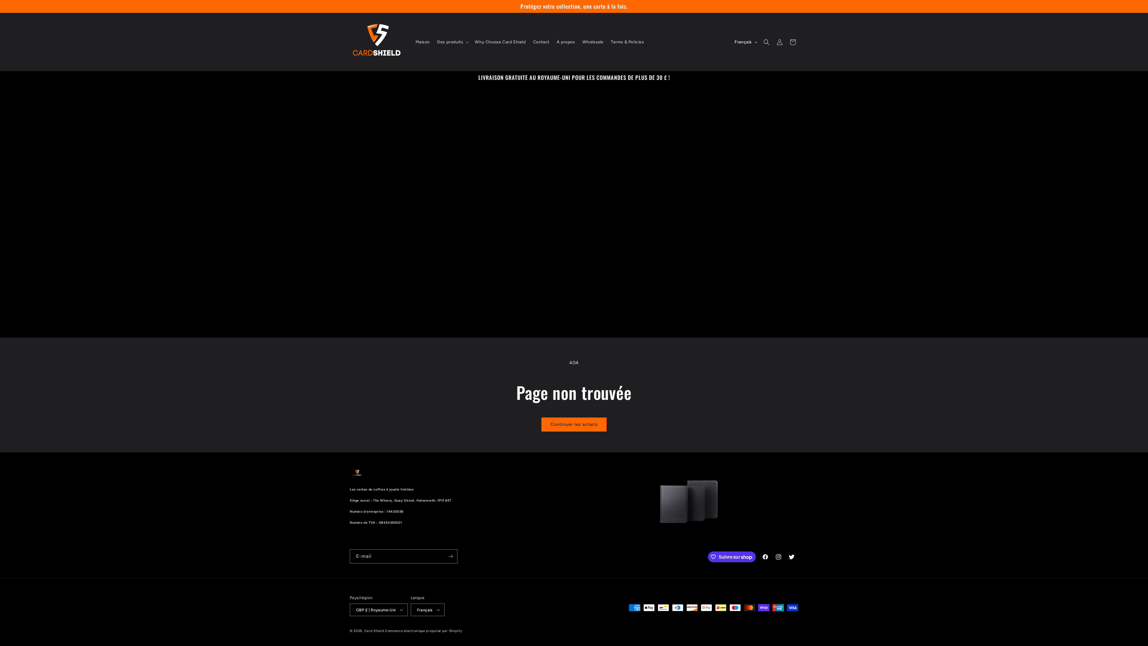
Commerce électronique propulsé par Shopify (423, 631)
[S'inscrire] (450, 556)
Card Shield (374, 631)
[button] (452, 42)
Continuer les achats (574, 424)
